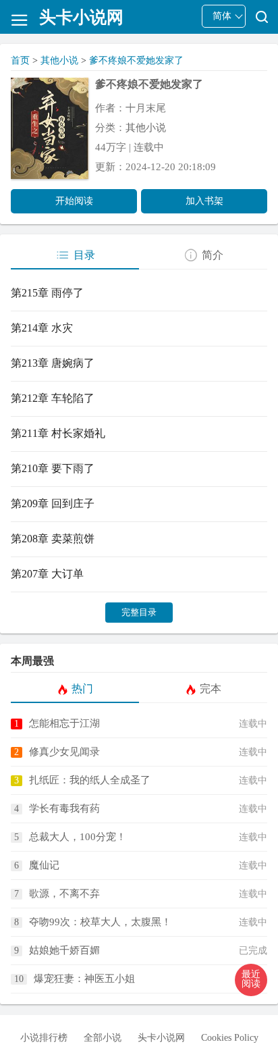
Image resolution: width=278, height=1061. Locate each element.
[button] (251, 980)
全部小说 (102, 1038)
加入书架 (204, 201)
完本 (210, 688)
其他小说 (59, 60)
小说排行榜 (43, 1038)
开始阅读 (74, 201)
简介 (212, 255)
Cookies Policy (229, 1038)
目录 (84, 255)
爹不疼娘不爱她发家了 (136, 60)
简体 (222, 16)
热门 (82, 688)
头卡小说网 (161, 1038)
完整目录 (139, 612)
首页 (20, 60)
